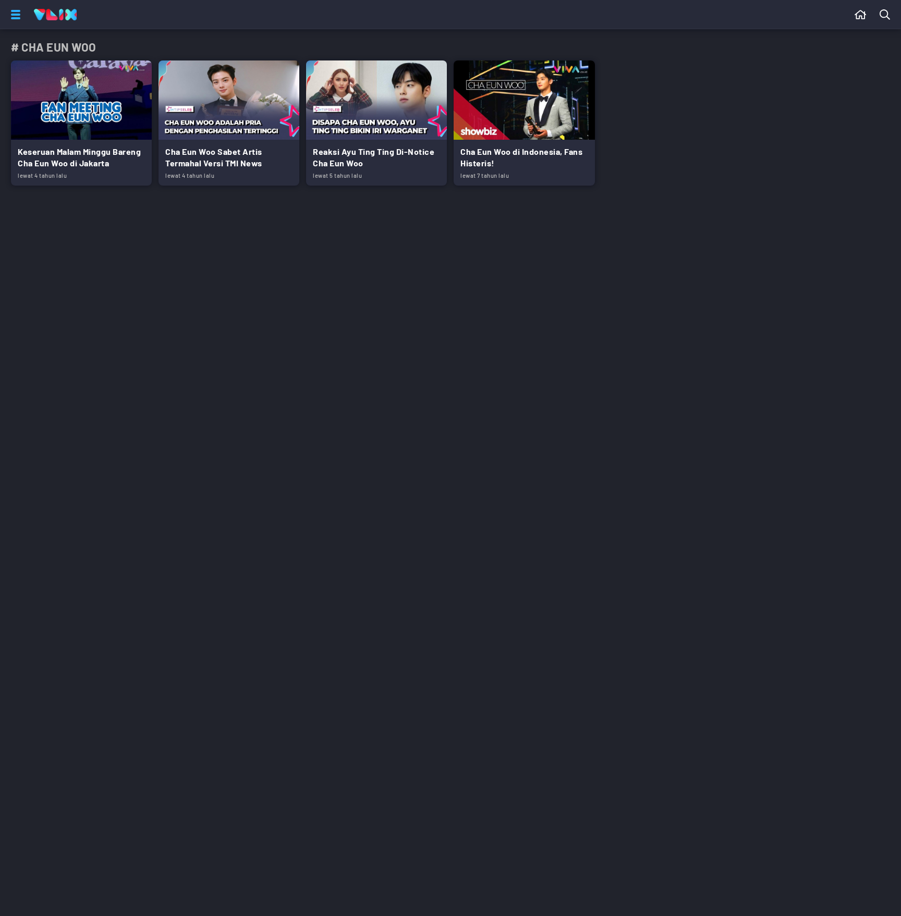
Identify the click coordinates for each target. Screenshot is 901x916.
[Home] (55, 14)
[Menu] (13, 14)
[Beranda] (860, 14)
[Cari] (887, 14)
